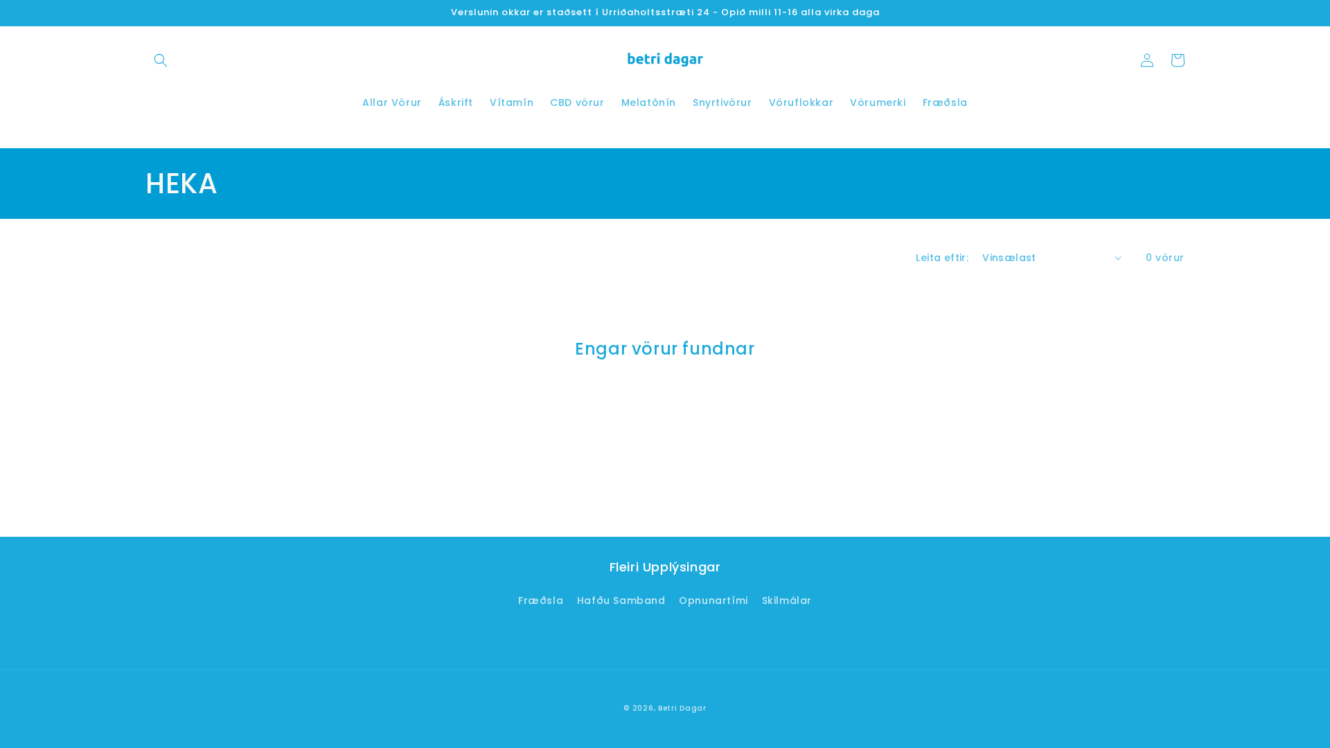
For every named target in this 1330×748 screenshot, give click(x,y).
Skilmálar (787, 600)
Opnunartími (713, 600)
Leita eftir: (942, 258)
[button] (160, 60)
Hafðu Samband (621, 600)
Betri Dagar (682, 708)
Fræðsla (540, 600)
